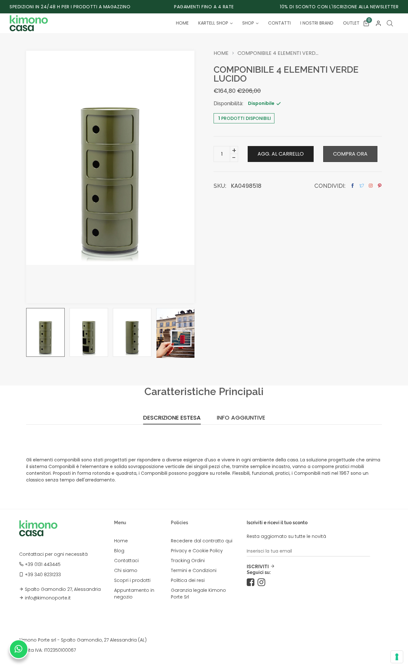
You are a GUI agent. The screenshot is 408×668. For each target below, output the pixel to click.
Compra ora (350, 154)
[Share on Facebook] (352, 185)
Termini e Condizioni (193, 570)
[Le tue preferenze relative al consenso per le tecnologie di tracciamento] (397, 657)
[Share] (371, 185)
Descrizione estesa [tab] (172, 418)
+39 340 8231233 (43, 574)
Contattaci (126, 560)
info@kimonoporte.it (48, 598)
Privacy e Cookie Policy (197, 550)
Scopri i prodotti (132, 580)
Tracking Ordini (188, 560)
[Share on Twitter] (362, 185)
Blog (119, 550)
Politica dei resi (188, 580)
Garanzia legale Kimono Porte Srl (198, 593)
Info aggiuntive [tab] (241, 418)
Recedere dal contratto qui (201, 541)
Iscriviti (258, 566)
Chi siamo (125, 570)
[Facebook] (252, 582)
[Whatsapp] (18, 649)
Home (221, 53)
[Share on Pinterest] (379, 185)
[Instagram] (263, 582)
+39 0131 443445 (43, 564)
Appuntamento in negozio (134, 593)
